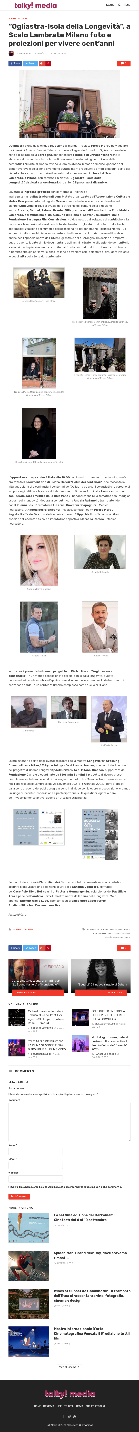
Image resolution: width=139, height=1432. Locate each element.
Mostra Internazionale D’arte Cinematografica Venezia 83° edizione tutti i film (92, 1333)
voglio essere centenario (119, 937)
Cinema (12, 19)
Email (12, 1159)
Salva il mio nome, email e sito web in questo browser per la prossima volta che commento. (66, 1187)
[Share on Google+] (42, 63)
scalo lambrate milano (120, 933)
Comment (14, 1100)
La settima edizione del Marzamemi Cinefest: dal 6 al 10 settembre (84, 1217)
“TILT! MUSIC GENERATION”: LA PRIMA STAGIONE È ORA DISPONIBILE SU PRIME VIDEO (47, 1045)
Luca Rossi (25, 53)
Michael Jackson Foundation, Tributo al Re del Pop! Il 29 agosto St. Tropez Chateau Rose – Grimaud (47, 1017)
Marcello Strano (105, 1054)
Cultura (22, 19)
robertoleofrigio (42, 1028)
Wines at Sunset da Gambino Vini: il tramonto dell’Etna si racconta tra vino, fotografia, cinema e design (92, 1296)
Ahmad (89, 1425)
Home (37, 1406)
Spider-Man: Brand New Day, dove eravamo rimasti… (90, 1255)
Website (13, 1172)
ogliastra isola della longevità (116, 929)
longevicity (93, 929)
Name (12, 1145)
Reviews (48, 1406)
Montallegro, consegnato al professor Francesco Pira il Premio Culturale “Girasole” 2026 (110, 1043)
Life (59, 1406)
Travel (69, 1406)
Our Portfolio (95, 1406)
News (79, 1406)
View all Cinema (67, 1367)
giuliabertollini (41, 1054)
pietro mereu (100, 933)
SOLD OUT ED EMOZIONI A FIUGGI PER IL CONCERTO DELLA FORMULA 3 (108, 1015)
